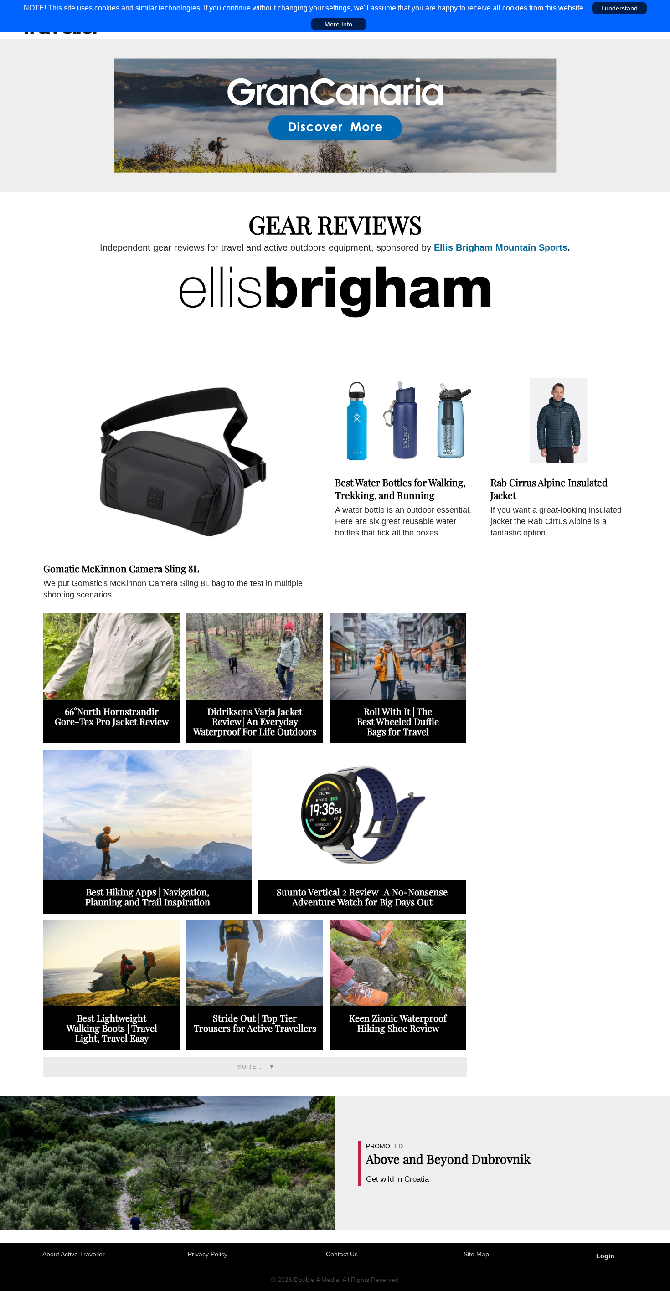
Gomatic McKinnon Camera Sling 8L (121, 568)
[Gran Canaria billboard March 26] (335, 114)
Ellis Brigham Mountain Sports (500, 247)
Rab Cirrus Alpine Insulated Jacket (549, 488)
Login (605, 1256)
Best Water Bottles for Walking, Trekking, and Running (400, 488)
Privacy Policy (207, 1254)
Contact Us (342, 1254)
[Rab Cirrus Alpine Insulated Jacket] (558, 420)
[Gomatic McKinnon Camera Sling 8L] (179, 464)
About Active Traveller (73, 1254)
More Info (338, 24)
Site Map (476, 1254)
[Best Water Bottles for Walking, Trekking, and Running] (403, 420)
